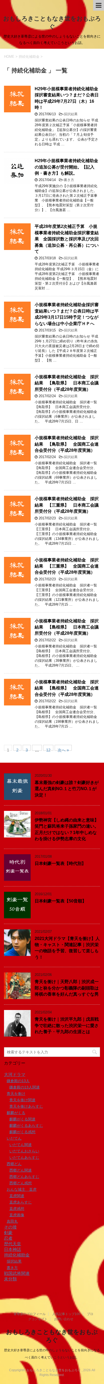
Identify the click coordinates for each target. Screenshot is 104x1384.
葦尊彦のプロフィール (30, 1314)
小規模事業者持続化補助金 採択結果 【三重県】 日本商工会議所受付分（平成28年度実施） (67, 505)
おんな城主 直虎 (22, 1189)
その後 (10, 1227)
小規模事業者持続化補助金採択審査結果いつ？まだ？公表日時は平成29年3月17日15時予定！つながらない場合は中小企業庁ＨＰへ (67, 314)
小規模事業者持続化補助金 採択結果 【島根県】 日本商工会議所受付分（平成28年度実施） (67, 627)
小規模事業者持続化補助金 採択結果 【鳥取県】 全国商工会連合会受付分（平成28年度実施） (67, 444)
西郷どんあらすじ (24, 1176)
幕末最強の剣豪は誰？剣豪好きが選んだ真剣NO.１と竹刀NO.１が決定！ (67, 788)
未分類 (10, 1279)
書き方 (69, 180)
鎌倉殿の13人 (18, 1081)
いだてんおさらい (24, 1151)
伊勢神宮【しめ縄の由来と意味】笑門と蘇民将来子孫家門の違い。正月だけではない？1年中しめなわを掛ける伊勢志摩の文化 (67, 829)
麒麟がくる (16, 1113)
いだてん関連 (20, 1145)
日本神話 (12, 1249)
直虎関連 (16, 1196)
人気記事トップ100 (66, 1314)
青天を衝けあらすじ (26, 1106)
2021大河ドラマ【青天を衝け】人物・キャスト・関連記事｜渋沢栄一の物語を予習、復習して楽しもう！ (67, 947)
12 (48, 749)
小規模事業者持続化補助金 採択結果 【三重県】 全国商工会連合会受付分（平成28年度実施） (67, 566)
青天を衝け (16, 1093)
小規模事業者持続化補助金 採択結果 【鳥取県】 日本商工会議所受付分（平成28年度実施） (67, 383)
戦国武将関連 (17, 1273)
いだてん (14, 1138)
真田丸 (12, 1221)
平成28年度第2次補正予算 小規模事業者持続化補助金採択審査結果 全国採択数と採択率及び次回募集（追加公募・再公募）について (67, 239)
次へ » (63, 749)
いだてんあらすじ (24, 1157)
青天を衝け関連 (22, 1100)
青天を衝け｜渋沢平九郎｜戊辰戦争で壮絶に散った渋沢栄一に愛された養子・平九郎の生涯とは (67, 1025)
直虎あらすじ (20, 1202)
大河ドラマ (14, 1074)
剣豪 (8, 1232)
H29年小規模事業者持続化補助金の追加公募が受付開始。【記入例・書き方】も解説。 (66, 166)
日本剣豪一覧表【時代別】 (60, 863)
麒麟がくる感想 (22, 1132)
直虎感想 (16, 1208)
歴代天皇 (12, 1244)
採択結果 (71, 114)
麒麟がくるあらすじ (26, 1125)
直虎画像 (16, 1215)
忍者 (8, 1238)
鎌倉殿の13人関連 (24, 1087)
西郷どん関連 (20, 1170)
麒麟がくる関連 (22, 1119)
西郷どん (14, 1164)
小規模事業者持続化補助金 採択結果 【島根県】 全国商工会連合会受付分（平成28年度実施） (67, 688)
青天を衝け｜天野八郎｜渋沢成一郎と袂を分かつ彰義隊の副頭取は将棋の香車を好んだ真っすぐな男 (67, 987)
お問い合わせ (63, 1319)
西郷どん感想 (20, 1183)
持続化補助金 (17, 1255)
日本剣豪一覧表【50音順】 (60, 901)
